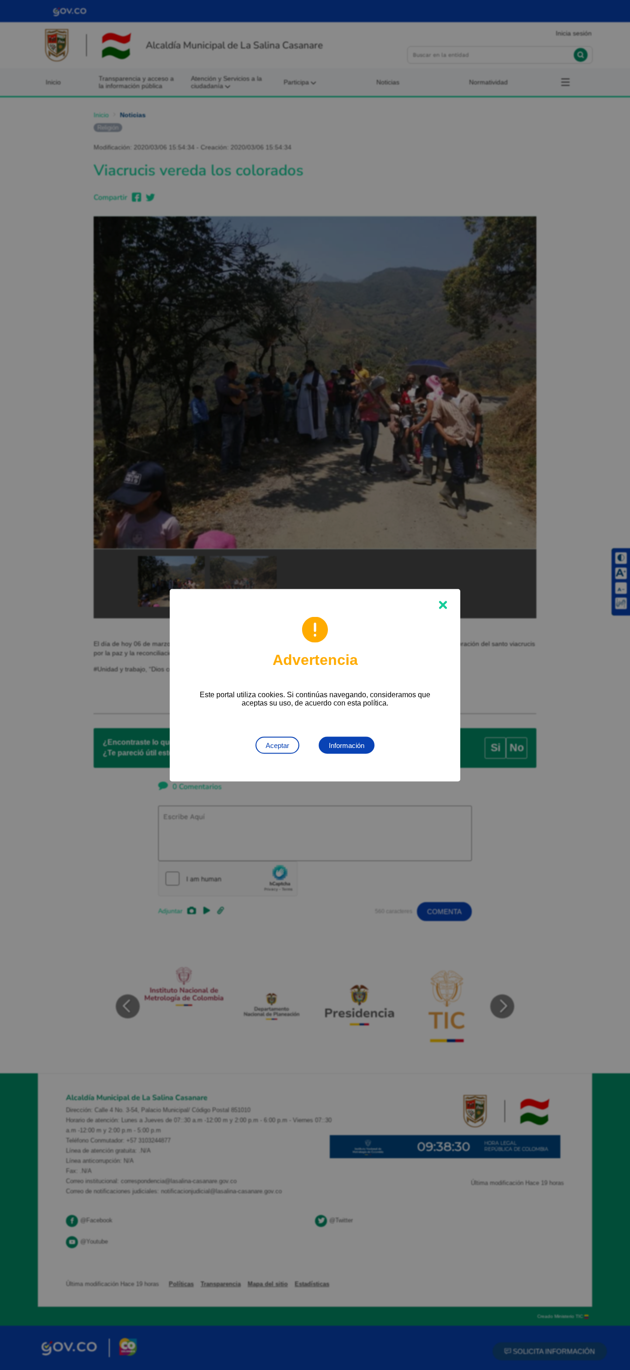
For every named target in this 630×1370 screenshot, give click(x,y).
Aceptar (277, 745)
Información (346, 745)
